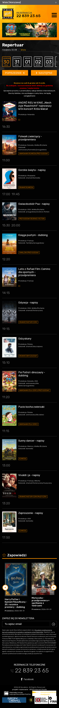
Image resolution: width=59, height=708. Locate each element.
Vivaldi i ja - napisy (29, 475)
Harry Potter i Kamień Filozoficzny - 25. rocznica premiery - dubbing (16, 603)
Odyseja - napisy (28, 302)
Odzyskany (24, 338)
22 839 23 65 (28, 16)
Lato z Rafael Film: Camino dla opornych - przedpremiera (34, 272)
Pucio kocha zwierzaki (31, 406)
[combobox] (29, 2)
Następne (45, 73)
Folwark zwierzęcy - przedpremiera (30, 138)
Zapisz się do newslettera (18, 618)
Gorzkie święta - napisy (32, 170)
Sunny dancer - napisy (31, 440)
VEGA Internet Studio (38, 689)
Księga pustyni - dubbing (33, 235)
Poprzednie (13, 73)
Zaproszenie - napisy (30, 513)
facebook (28, 679)
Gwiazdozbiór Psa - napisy (34, 203)
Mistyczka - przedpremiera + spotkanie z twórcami (41, 602)
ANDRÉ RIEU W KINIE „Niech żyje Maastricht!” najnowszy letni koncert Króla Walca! (35, 106)
